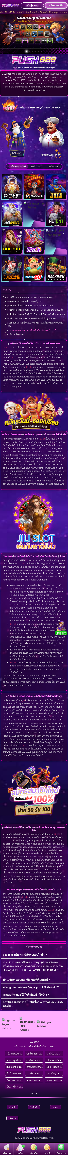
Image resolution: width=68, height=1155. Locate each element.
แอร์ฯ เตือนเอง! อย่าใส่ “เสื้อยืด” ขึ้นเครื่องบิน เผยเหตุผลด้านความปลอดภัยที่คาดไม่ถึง (54, 1067)
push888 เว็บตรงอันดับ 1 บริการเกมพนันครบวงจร (30, 305)
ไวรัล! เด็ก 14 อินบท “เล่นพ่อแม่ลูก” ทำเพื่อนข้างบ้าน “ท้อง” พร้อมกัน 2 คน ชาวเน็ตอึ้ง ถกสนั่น (14, 1086)
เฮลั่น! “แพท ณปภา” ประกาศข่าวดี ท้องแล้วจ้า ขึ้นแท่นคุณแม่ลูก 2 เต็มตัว (34, 1073)
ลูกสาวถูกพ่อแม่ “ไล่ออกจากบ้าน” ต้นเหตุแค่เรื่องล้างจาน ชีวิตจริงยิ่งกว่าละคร (14, 1060)
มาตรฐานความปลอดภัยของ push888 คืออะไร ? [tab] (31, 987)
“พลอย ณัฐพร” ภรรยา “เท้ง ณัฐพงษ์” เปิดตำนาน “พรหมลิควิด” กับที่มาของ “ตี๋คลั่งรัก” (14, 1080)
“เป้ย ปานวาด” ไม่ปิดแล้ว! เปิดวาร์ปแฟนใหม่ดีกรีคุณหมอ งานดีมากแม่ (54, 1080)
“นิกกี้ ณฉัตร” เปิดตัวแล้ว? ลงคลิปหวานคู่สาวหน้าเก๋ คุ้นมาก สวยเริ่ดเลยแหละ (34, 1053)
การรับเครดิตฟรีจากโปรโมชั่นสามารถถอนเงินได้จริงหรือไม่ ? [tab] (33, 1004)
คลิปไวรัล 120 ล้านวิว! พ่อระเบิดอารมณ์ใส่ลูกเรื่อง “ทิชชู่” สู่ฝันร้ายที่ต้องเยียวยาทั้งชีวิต (54, 1053)
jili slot (6, 347)
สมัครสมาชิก (56, 5)
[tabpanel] (34, 967)
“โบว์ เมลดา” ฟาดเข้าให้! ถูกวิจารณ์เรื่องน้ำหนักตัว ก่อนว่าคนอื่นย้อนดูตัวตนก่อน (14, 1073)
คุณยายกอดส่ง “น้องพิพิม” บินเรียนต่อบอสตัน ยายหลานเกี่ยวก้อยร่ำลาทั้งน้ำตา (34, 1080)
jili (23, 700)
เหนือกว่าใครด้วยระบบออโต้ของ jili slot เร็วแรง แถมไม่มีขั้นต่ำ (35, 309)
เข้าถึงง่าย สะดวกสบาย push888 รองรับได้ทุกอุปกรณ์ (31, 318)
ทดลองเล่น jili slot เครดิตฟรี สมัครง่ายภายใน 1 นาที (33, 330)
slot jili (14, 357)
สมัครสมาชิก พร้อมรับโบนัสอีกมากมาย (34, 1046)
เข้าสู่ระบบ (32, 5)
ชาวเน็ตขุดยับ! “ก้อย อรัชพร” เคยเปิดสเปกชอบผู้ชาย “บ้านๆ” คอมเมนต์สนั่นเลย (54, 1073)
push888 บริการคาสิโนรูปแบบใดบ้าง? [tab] (25, 954)
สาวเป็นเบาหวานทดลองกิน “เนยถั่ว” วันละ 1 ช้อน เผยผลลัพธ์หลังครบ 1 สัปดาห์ (34, 1067)
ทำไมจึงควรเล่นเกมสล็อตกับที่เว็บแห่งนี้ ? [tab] (26, 979)
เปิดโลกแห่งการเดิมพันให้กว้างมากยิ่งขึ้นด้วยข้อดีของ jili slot (37, 314)
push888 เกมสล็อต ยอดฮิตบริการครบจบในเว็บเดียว (29, 297)
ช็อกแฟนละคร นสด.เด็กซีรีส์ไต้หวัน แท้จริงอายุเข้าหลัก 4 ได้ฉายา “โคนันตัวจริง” (14, 1053)
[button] (26, 51)
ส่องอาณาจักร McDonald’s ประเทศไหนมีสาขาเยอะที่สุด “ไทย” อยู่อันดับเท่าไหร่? (54, 1060)
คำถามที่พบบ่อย (17, 334)
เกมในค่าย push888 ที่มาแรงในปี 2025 (24, 301)
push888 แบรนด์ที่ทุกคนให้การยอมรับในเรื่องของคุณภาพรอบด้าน (35, 324)
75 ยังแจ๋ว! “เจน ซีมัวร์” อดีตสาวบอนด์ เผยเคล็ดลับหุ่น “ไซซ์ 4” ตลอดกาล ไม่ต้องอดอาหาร (34, 1060)
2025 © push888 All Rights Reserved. (34, 1138)
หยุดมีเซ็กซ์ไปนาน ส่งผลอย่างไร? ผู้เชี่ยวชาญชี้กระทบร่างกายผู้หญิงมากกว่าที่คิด (14, 1067)
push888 (34, 1042)
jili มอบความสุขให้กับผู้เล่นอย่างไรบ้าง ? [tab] (26, 994)
